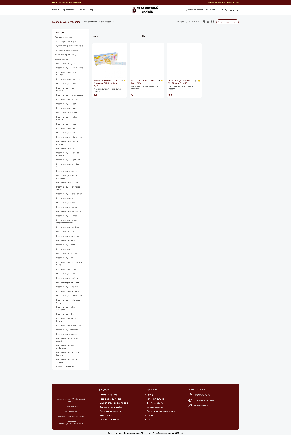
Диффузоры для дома (64, 366)
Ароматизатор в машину (65, 54)
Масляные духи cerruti (66, 124)
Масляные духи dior (65, 148)
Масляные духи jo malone (67, 236)
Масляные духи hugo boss (67, 227)
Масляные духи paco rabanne (69, 295)
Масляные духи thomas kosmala (66, 319)
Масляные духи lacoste (66, 249)
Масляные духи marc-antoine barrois (69, 263)
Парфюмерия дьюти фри (65, 41)
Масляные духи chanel (66, 128)
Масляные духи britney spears (69, 95)
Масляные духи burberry (67, 99)
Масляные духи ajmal (65, 63)
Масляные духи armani (66, 83)
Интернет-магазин (155, 399)
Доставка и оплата (155, 403)
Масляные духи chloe (65, 132)
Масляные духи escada (66, 171)
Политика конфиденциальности (161, 411)
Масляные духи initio (65, 231)
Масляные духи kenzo (66, 240)
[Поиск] (226, 9)
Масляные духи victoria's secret (67, 339)
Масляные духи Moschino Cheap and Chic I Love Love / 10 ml (106, 83)
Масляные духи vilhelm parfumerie (66, 346)
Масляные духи (61, 59)
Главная (86, 21)
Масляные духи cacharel (67, 112)
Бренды (150, 394)
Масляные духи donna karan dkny (68, 165)
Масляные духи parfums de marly (68, 301)
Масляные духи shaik (65, 314)
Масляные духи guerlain (67, 207)
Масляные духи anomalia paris (69, 68)
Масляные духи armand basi (68, 79)
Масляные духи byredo (66, 108)
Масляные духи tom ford (67, 329)
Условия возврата (155, 407)
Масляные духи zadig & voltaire (66, 360)
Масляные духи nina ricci (67, 286)
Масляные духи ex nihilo (67, 182)
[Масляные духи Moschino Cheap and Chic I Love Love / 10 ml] (109, 60)
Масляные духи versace (66, 334)
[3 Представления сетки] (208, 22)
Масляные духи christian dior (69, 137)
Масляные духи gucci (65, 202)
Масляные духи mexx (65, 273)
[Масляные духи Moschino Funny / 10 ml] (147, 60)
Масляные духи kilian (65, 244)
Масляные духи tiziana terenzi (69, 325)
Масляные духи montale (67, 278)
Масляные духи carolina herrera (66, 118)
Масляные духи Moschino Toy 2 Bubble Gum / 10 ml (179, 81)
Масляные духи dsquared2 (68, 159)
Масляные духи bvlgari (66, 103)
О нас (149, 419)
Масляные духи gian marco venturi (68, 188)
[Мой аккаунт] (222, 9)
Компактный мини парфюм (66, 50)
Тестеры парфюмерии (64, 37)
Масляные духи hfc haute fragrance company (67, 221)
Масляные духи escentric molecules (67, 176)
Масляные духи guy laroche (68, 211)
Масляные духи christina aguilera (67, 142)
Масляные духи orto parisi (67, 291)
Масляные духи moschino (67, 282)
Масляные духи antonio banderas (66, 73)
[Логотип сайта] (145, 9)
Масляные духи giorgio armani (69, 194)
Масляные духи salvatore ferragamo (67, 308)
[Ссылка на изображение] (71, 390)
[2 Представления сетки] (204, 22)
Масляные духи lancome (67, 253)
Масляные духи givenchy (67, 198)
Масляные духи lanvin (66, 258)
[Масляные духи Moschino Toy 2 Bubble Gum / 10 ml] (184, 60)
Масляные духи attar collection (65, 89)
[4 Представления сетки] (212, 22)
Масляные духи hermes (66, 216)
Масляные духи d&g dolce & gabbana (68, 153)
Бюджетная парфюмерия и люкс (69, 46)
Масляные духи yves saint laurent (67, 353)
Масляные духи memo (66, 269)
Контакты (151, 415)
